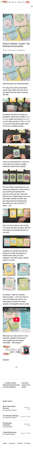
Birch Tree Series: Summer (9, 408)
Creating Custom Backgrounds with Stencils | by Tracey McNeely (11, 385)
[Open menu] (32, 6)
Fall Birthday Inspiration (7, 425)
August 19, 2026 (25, 433)
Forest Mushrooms (9, 433)
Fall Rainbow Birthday (11, 416)
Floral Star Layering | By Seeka (26, 385)
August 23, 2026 (25, 416)
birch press (12, 50)
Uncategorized (21, 50)
